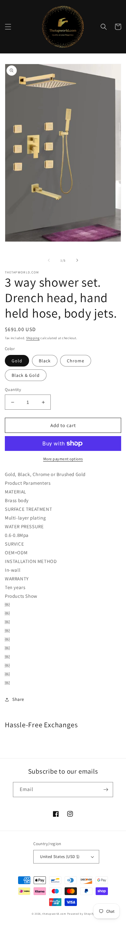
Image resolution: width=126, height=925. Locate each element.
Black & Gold (26, 375)
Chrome (75, 361)
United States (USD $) (59, 856)
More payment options (63, 458)
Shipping (33, 338)
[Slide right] (77, 260)
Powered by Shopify (81, 913)
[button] (8, 27)
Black (45, 361)
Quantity (13, 389)
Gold (17, 361)
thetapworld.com (54, 913)
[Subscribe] (106, 789)
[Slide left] (49, 260)
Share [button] (18, 699)
